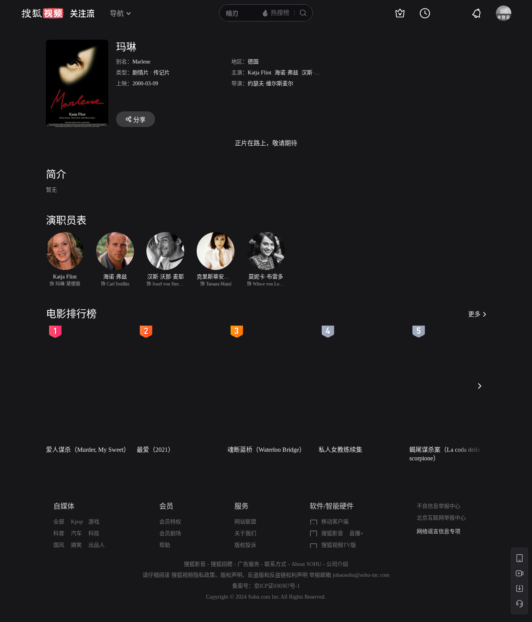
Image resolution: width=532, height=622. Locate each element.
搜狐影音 (332, 533)
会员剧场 (170, 533)
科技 (93, 533)
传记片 (161, 73)
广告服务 (248, 564)
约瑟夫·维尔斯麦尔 (270, 83)
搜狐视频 (42, 13)
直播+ (356, 533)
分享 (139, 119)
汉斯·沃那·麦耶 (319, 73)
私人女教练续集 (340, 449)
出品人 (96, 545)
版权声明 (231, 575)
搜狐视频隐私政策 (193, 575)
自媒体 (63, 506)
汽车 (76, 533)
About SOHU (306, 564)
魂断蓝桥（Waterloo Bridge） (266, 449)
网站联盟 (245, 522)
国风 (58, 545)
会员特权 (170, 522)
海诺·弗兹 (286, 73)
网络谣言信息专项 (438, 531)
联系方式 (275, 564)
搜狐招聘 (222, 564)
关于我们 (245, 533)
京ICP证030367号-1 (277, 586)
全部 (58, 522)
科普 (58, 533)
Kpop (77, 522)
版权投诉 (245, 545)
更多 (474, 314)
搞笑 (76, 545)
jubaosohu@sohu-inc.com (361, 575)
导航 (117, 13)
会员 (166, 506)
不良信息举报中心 (438, 506)
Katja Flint (259, 73)
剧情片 (140, 73)
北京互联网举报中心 (441, 518)
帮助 (164, 545)
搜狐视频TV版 (338, 545)
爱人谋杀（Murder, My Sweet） (88, 449)
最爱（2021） (155, 449)
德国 (253, 62)
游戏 (93, 522)
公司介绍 (337, 564)
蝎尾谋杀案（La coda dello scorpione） (444, 454)
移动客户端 (335, 522)
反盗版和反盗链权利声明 (278, 575)
